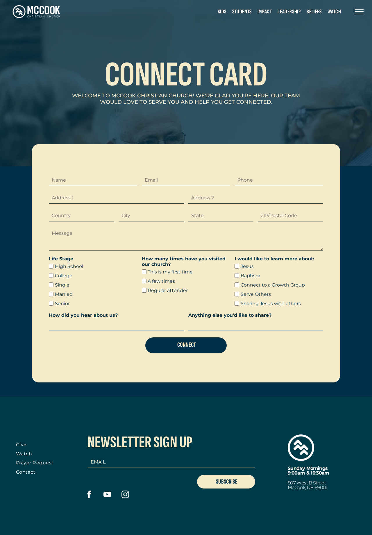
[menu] (359, 11)
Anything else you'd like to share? (229, 315)
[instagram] (125, 495)
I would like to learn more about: (274, 259)
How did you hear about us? (83, 315)
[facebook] (89, 495)
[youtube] (107, 495)
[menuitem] (222, 11)
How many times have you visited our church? (184, 261)
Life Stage (61, 259)
